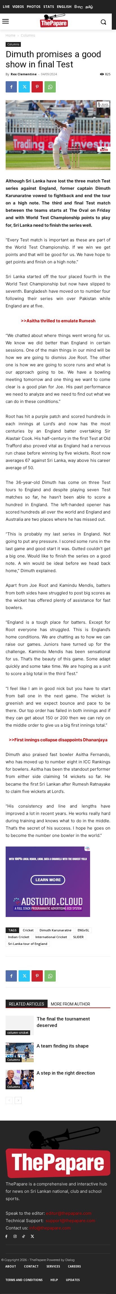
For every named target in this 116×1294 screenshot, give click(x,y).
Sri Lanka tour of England (27, 944)
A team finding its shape (63, 1046)
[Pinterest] (37, 86)
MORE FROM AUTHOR (70, 1004)
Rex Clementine (24, 74)
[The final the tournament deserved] (20, 1025)
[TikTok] (24, 1236)
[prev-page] (9, 1100)
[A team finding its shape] (20, 1052)
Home (10, 35)
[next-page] (18, 1100)
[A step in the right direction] (20, 1079)
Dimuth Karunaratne (56, 930)
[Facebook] (11, 86)
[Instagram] (15, 1236)
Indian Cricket (18, 937)
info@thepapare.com (50, 1228)
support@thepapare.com (70, 1220)
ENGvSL (83, 930)
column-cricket (17, 1033)
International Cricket (51, 937)
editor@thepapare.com (69, 1213)
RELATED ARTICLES (26, 1004)
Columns (28, 35)
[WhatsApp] (50, 86)
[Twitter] (24, 86)
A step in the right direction (66, 1073)
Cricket (28, 930)
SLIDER (78, 937)
